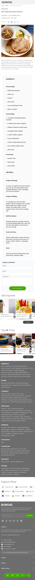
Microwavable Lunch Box (8, 455)
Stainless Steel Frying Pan (25, 400)
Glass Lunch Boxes (14, 453)
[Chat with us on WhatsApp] (12, 575)
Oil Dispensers (5, 468)
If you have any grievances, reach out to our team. (16, 552)
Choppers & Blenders (18, 370)
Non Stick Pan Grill (6, 395)
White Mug (28, 429)
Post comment (17, 288)
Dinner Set (4, 408)
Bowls (9, 408)
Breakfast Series (5, 420)
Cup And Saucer (5, 431)
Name (5, 265)
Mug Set (13, 429)
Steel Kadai (4, 400)
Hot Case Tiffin (22, 449)
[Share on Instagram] (11, 22)
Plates (31, 412)
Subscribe (29, 515)
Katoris (16, 414)
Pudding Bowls (15, 412)
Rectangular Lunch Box (7, 451)
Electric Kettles (26, 374)
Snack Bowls (16, 416)
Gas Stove (4, 374)
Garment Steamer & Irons (15, 376)
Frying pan (14, 393)
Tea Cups (3, 427)
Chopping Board (12, 400)
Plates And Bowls (6, 412)
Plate (21, 416)
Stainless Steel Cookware (20, 398)
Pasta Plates (27, 410)
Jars (19, 470)
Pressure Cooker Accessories (18, 402)
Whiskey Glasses (5, 429)
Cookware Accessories (18, 395)
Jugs (2, 433)
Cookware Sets (5, 402)
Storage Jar (10, 472)
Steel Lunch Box (24, 453)
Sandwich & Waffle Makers (21, 372)
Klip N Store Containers (20, 472)
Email (4, 271)
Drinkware (21, 433)
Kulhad (13, 435)
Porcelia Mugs (20, 429)
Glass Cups (14, 431)
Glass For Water (11, 427)
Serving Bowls (5, 461)
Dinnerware (30, 418)
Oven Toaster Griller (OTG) (19, 366)
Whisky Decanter (28, 431)
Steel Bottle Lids (5, 387)
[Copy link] (17, 22)
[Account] (23, 575)
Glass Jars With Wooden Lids (9, 470)
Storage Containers (15, 468)
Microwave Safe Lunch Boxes (9, 449)
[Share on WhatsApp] (8, 22)
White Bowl (9, 418)
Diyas (2, 442)
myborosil (7, 578)
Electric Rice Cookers (7, 372)
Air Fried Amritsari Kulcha (16, 5)
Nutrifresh (25, 368)
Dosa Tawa (21, 393)
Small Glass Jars (25, 468)
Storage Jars (16, 474)
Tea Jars (3, 472)
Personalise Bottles (6, 385)
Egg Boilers (18, 368)
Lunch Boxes (4, 453)
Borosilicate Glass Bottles (8, 383)
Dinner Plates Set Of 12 (7, 410)
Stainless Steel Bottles (22, 383)
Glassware (15, 433)
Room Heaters (27, 376)
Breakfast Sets (24, 412)
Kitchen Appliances (6, 366)
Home (2, 5)
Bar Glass (20, 431)
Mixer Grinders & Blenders (15, 374)
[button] (17, 575)
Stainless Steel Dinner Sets (18, 420)
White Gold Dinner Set (7, 414)
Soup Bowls (27, 416)
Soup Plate (22, 414)
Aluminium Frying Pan (7, 398)
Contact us (3, 526)
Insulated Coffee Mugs (23, 427)
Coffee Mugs (8, 433)
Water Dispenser (26, 385)
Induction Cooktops (6, 370)
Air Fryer (31, 368)
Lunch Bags (18, 451)
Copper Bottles (17, 385)
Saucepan (28, 395)
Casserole (12, 461)
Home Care (4, 376)
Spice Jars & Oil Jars (6, 474)
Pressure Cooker (5, 393)
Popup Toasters (5, 368)
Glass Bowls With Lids (18, 408)
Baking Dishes (19, 461)
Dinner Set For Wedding (19, 418)
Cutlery (3, 418)
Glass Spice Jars (25, 470)
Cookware (30, 402)
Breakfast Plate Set (6, 416)
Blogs (7, 5)
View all (28, 322)
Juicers (13, 368)
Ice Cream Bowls (19, 410)
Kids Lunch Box (26, 451)
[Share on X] (14, 22)
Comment (6, 276)
